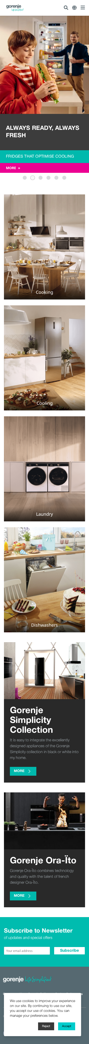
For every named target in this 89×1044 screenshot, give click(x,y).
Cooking (44, 292)
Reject (46, 1026)
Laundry (44, 514)
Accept (66, 1026)
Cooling (45, 403)
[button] (25, 178)
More (13, 167)
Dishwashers (44, 625)
